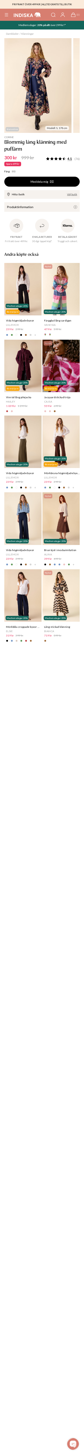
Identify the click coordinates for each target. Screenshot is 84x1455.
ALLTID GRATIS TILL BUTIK (57, 4)
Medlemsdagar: (28, 25)
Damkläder (12, 33)
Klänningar (27, 33)
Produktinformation (20, 207)
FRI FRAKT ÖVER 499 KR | (27, 4)
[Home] (27, 14)
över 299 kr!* (58, 25)
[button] (6, 15)
